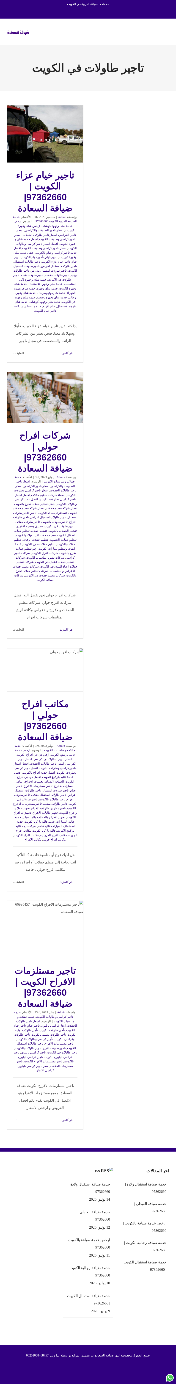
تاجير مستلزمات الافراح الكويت (43, 1061)
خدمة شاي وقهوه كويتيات (44, 301)
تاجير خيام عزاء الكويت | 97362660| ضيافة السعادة (45, 134)
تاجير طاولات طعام (32, 275)
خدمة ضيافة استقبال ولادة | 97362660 (89, 1188)
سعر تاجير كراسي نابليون (33, 1066)
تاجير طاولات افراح (54, 1048)
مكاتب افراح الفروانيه (53, 835)
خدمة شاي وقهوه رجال (51, 293)
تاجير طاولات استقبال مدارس (48, 270)
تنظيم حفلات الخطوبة (63, 539)
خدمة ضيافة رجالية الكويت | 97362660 (89, 1271)
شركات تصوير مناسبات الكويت (45, 557)
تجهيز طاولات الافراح (45, 812)
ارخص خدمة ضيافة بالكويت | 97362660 (88, 1243)
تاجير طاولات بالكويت (54, 522)
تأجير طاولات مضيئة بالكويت (48, 1034)
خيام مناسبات (33, 306)
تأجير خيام (51, 257)
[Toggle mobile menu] (167, 31)
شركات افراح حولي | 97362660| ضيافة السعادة (45, 397)
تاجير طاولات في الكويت (59, 526)
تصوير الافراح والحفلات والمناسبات (44, 817)
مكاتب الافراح (33, 839)
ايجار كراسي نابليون (53, 1025)
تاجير (33, 513)
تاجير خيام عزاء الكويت (56, 261)
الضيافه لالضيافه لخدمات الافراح (44, 781)
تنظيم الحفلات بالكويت (62, 530)
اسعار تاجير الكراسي (37, 486)
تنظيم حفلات (39, 530)
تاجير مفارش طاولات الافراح (48, 808)
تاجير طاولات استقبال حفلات (48, 795)
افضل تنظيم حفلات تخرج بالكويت (34, 504)
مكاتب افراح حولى (54, 839)
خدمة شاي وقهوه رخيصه (52, 297)
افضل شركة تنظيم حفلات (61, 508)
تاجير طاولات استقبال (27, 261)
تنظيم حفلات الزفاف (35, 539)
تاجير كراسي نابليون (33, 1052)
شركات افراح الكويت (45, 553)
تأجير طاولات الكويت (52, 1030)
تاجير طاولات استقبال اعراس (59, 266)
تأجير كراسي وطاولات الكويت (35, 1039)
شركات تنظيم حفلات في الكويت (45, 575)
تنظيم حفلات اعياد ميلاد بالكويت (36, 535)
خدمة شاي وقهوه (47, 288)
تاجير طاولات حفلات (57, 275)
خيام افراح (49, 306)
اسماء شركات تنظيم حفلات (48, 495)
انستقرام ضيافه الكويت (52, 513)
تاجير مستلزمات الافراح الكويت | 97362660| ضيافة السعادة (45, 929)
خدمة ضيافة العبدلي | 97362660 (94, 1215)
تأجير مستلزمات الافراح (38, 786)
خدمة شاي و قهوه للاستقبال (45, 284)
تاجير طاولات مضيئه (55, 803)
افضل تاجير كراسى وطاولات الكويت (44, 248)
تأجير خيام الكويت (33, 257)
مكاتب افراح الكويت (26, 835)
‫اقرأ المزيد (67, 353)
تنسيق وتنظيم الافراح (30, 526)
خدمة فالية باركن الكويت (40, 821)
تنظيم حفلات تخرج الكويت (39, 544)
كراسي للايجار (45, 1070)
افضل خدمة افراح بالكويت (39, 772)
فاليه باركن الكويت (44, 830)
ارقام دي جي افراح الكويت (32, 754)
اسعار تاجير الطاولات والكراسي (44, 230)
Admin (62, 217)
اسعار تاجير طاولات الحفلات (40, 235)
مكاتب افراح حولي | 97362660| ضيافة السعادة (45, 669)
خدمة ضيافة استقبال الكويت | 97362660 (88, 1299)
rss (97, 1170)
